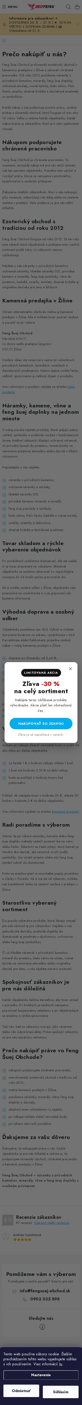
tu (60, 1364)
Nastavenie (41, 1375)
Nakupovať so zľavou (41, 723)
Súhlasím (60, 1392)
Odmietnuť (21, 1390)
